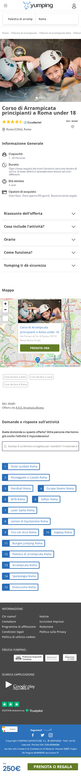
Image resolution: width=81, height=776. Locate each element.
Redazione (46, 627)
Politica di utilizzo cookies (18, 637)
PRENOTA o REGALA (53, 766)
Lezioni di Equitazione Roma (29, 521)
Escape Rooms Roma (60, 488)
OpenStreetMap (61, 365)
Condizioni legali (13, 632)
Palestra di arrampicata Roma (32, 554)
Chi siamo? (9, 616)
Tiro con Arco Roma (23, 532)
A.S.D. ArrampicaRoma (30, 407)
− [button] (5, 309)
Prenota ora (40, 348)
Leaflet (47, 365)
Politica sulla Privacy (53, 632)
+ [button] (5, 303)
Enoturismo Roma (24, 587)
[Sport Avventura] (38, 6)
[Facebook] (32, 736)
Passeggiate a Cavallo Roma (29, 477)
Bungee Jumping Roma (27, 543)
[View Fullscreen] (5, 318)
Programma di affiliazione (19, 627)
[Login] (74, 6)
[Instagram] (50, 736)
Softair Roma (49, 499)
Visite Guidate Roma (24, 466)
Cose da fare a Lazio (41, 377)
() (32, 122)
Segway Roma (63, 532)
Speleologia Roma (24, 576)
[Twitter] (42, 736)
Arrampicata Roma (24, 565)
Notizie (44, 616)
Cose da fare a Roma (15, 384)
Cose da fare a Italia (15, 377)
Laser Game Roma (23, 510)
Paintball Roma (21, 488)
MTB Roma (18, 499)
